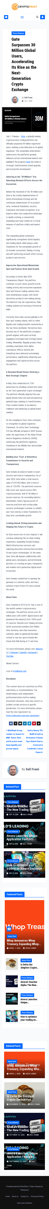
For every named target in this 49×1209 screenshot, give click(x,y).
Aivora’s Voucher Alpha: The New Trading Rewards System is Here (24, 809)
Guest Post (12, 936)
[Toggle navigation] (22, 17)
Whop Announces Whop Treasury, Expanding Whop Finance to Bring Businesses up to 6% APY (24, 1071)
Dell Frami (28, 97)
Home (8, 1196)
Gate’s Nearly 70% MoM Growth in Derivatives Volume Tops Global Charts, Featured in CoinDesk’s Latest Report (34, 741)
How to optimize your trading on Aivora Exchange (24, 866)
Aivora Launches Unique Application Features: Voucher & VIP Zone (22, 839)
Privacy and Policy (37, 1196)
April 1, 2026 (15, 948)
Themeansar (24, 1190)
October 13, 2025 (17, 1135)
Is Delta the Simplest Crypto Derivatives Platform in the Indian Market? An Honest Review (24, 1101)
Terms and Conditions (24, 1203)
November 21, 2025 (17, 1104)
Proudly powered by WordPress (17, 1186)
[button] (37, 17)
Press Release (18, 33)
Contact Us (25, 1196)
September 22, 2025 (18, 1161)
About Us (15, 1196)
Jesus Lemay (30, 948)
